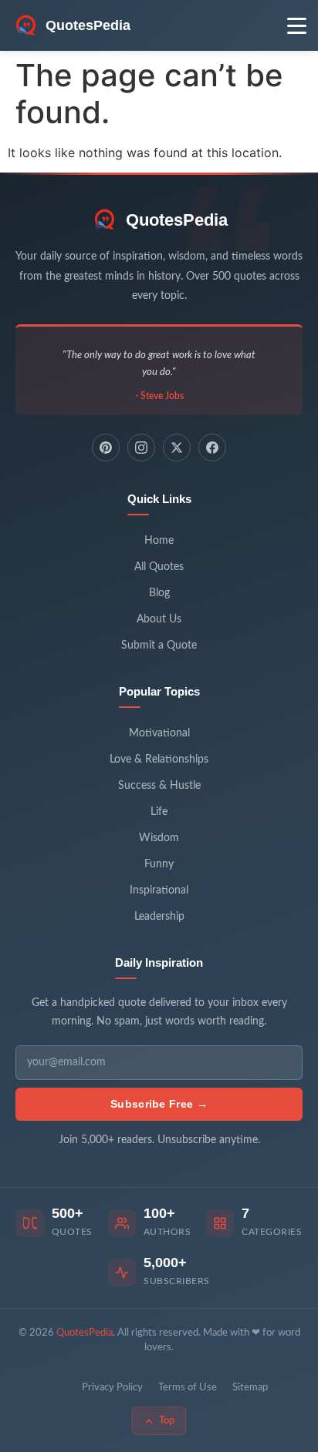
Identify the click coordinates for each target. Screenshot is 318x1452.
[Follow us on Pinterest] (106, 447)
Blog (159, 593)
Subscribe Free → (159, 1104)
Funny (159, 864)
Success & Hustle (159, 785)
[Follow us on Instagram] (141, 447)
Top (166, 1421)
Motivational (159, 733)
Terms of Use (187, 1388)
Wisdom (159, 838)
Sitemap (250, 1388)
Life (159, 811)
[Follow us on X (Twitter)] (177, 447)
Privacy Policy (112, 1388)
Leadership (159, 916)
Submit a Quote (159, 645)
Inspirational (159, 890)
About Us (159, 619)
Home (159, 540)
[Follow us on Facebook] (212, 447)
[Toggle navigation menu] (296, 26)
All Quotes (159, 567)
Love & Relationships (159, 759)
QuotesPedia (177, 220)
